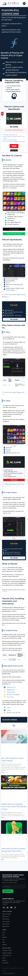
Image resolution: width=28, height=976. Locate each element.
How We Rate (5, 962)
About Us (4, 960)
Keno (3, 939)
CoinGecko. (4, 591)
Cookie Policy (21, 968)
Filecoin (4, 567)
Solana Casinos (5, 924)
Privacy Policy (5, 968)
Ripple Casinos (5, 926)
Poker (3, 942)
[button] (24, 3)
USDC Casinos (5, 919)
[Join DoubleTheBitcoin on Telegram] (15, 907)
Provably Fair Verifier (7, 950)
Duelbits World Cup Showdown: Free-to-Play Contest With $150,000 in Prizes (13, 806)
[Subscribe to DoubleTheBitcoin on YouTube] (11, 907)
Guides (4, 958)
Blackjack (4, 937)
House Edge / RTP (6, 955)
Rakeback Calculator (7, 953)
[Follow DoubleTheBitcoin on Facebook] (7, 907)
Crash (3, 932)
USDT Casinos (5, 916)
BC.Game (5, 385)
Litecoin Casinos (6, 921)
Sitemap (4, 970)
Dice (3, 934)
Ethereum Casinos (6, 914)
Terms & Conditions (13, 968)
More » (3, 772)
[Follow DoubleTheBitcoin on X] (3, 907)
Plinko (7, 188)
